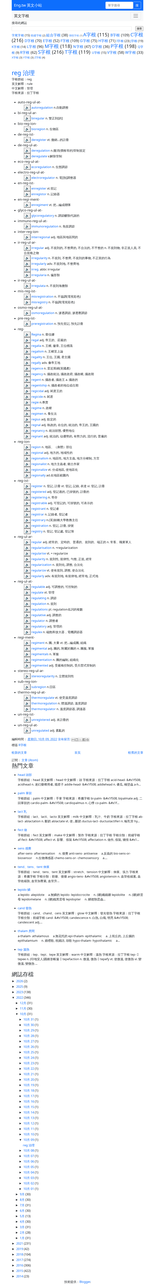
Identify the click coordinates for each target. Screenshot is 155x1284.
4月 (22, 1221)
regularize (38, 570)
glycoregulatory (42, 215)
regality (36, 357)
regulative (38, 615)
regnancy (38, 431)
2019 (20, 1249)
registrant (38, 509)
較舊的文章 (135, 752)
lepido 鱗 (24, 890)
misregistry (39, 302)
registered (38, 492)
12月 (23, 1003)
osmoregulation (42, 313)
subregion (38, 687)
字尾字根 (18, 35)
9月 (22, 1194)
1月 (22, 1238)
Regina (36, 334)
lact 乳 (22, 811)
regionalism (39, 458)
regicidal (37, 391)
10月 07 (29, 1156)
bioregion (38, 129)
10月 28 (29, 1036)
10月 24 (29, 1058)
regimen (37, 414)
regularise (38, 553)
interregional (40, 237)
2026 (20, 981)
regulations (39, 609)
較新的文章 (19, 752)
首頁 (77, 752)
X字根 (15, 57)
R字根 (25, 52)
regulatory (38, 626)
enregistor (38, 194)
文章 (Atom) (30, 760)
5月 (22, 1216)
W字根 (130, 52)
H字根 (103, 40)
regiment (38, 643)
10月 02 (29, 1183)
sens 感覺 (24, 848)
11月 (23, 1008)
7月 (22, 1205)
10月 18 (29, 1090)
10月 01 (29, 1189)
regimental (39, 648)
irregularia (38, 275)
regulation (38, 604)
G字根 (85, 40)
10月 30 (29, 1025)
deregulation (40, 150)
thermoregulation (44, 703)
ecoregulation (41, 167)
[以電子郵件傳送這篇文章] (73, 740)
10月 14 (29, 1112)
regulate (37, 592)
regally (36, 363)
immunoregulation (44, 226)
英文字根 (21, 15)
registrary (38, 520)
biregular (38, 118)
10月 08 (29, 1150)
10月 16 (29, 1101)
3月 (22, 1227)
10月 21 (29, 1074)
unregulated (40, 730)
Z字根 (37, 57)
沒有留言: (64, 739)
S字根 (44, 52)
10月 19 (29, 1085)
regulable (38, 587)
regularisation (41, 548)
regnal (36, 425)
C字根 (136, 34)
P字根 (117, 46)
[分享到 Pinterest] (87, 740)
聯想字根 (74, 35)
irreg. (35, 269)
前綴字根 (36, 35)
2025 (20, 987)
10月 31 (29, 1019)
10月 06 (29, 1161)
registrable (39, 503)
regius (35, 419)
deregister (38, 140)
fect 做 (22, 830)
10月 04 (29, 1172)
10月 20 (29, 1079)
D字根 (29, 40)
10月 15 (29, 1107)
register (37, 486)
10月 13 (29, 1118)
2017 (20, 1260)
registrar (37, 514)
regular (36, 542)
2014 (20, 1276)
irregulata (38, 286)
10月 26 (29, 1047)
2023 (20, 992)
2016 (20, 1265)
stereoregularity (43, 676)
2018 (20, 1254)
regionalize (39, 470)
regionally (38, 475)
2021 (20, 1243)
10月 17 (29, 1096)
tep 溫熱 (23, 949)
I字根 (119, 41)
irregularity (39, 258)
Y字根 (26, 57)
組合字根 (53, 35)
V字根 (112, 52)
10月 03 (29, 1178)
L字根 (31, 46)
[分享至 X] (80, 740)
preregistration (42, 324)
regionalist (39, 464)
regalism (37, 351)
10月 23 (29, 1063)
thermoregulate (42, 698)
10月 (23, 1014)
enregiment (39, 205)
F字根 (65, 40)
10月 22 (29, 1069)
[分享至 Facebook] (84, 740)
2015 (20, 1271)
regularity (38, 559)
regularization (41, 565)
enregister (38, 188)
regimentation (41, 660)
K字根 (16, 47)
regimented (39, 665)
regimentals (40, 654)
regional (37, 453)
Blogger (84, 1282)
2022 (20, 997)
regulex (36, 632)
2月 (22, 1232)
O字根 (97, 46)
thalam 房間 (26, 931)
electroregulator (43, 178)
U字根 (96, 53)
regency (37, 374)
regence (37, 368)
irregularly (38, 264)
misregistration (42, 296)
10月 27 (29, 1041)
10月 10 (29, 1134)
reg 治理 (23, 73)
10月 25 (29, 1052)
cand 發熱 (25, 908)
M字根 (52, 46)
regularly (37, 576)
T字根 (71, 52)
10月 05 (29, 1167)
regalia (36, 346)
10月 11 (29, 1129)
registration (39, 526)
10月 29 (29, 1030)
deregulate (39, 156)
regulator (38, 621)
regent (36, 380)
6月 (22, 1211)
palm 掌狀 (25, 793)
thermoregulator (43, 709)
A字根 (89, 34)
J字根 (133, 41)
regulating (38, 598)
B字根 (115, 35)
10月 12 (29, 1123)
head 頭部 (25, 775)
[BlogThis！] (77, 740)
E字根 (47, 40)
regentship (39, 385)
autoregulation (42, 107)
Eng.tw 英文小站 (28, 5)
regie (35, 402)
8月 (22, 1200)
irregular (37, 248)
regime (36, 408)
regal (35, 340)
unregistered (40, 720)
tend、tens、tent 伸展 (33, 867)
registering (39, 497)
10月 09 (29, 1140)
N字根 (78, 46)
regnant (37, 436)
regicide (37, 397)
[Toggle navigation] (135, 16)
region (36, 447)
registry (37, 531)
